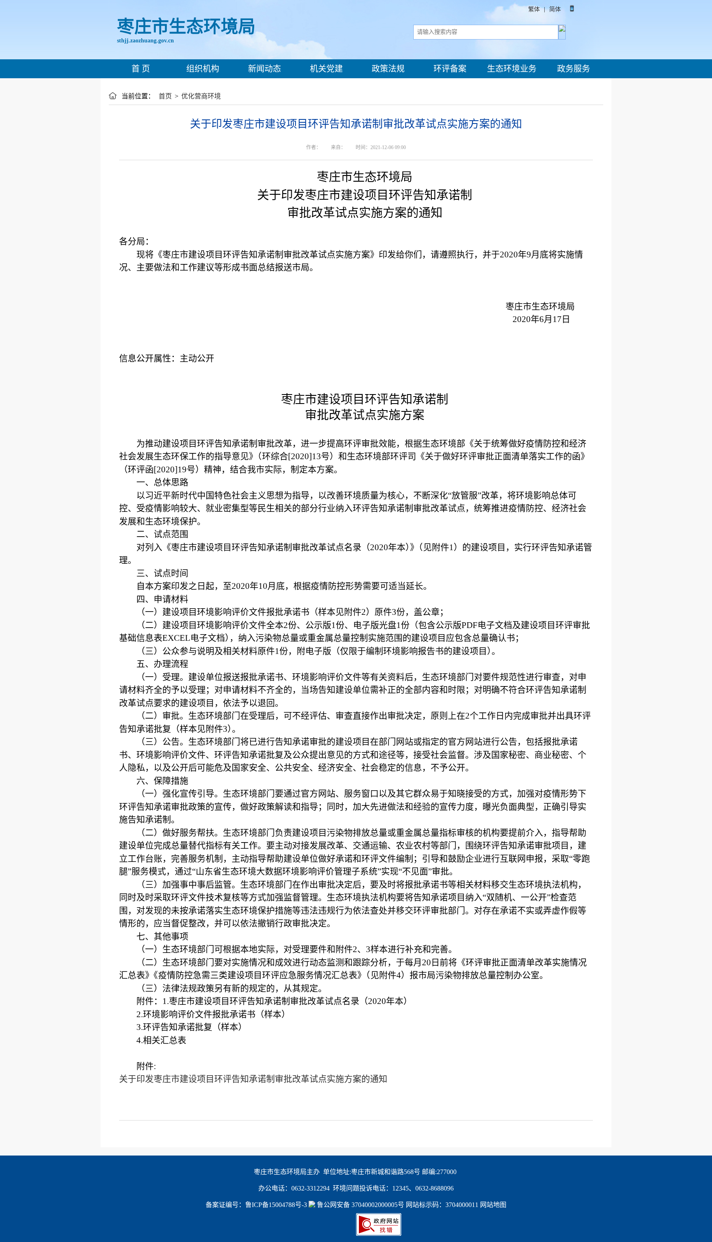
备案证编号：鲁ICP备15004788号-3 (256, 1204)
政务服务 (572, 68)
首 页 (139, 68)
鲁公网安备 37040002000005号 (359, 1204)
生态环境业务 (510, 68)
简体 (555, 9)
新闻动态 (263, 68)
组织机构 (201, 68)
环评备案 (448, 68)
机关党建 (325, 68)
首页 (165, 96)
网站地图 (493, 1204)
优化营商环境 (201, 96)
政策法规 (387, 68)
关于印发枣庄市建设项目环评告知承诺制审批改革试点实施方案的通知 (253, 1079)
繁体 (534, 9)
